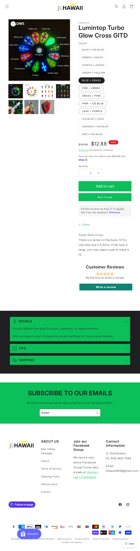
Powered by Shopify (44, 539)
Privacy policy (82, 539)
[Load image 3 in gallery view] (47, 91)
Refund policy (49, 484)
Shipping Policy (50, 476)
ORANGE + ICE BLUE (97, 127)
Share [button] (85, 224)
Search (45, 460)
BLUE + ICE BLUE (95, 50)
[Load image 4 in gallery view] (63, 91)
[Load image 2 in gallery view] (31, 91)
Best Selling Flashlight (48, 451)
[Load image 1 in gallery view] (16, 91)
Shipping (83, 150)
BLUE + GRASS (91, 80)
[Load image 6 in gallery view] (31, 107)
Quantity (83, 166)
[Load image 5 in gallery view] (16, 107)
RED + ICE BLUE (94, 134)
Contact (46, 491)
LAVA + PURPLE (92, 111)
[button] (7, 6)
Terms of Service (51, 468)
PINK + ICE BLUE (93, 103)
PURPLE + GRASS (95, 65)
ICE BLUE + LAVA (95, 119)
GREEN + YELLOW (95, 73)
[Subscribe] (97, 413)
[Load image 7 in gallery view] (47, 107)
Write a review (106, 287)
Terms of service (101, 539)
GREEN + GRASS (94, 58)
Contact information (71, 542)
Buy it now (105, 197)
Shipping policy (121, 539)
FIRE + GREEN (91, 88)
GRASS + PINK (91, 95)
